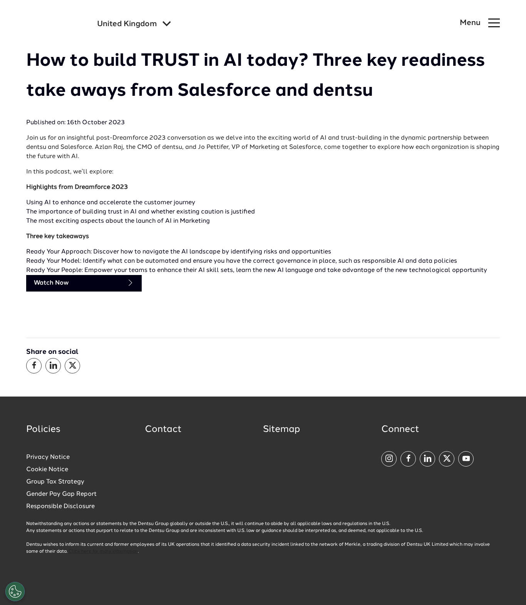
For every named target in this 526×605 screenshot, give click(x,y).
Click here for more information (103, 551)
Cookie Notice (47, 470)
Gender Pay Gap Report (61, 494)
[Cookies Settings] (15, 591)
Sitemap (281, 429)
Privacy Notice (48, 457)
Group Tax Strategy (55, 482)
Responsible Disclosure (60, 506)
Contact (163, 429)
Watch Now (51, 283)
